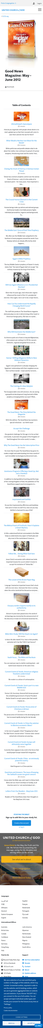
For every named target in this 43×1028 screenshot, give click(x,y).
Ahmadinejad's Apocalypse (21, 124)
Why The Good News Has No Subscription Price (21, 445)
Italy (2, 950)
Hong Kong (5, 947)
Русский (25, 914)
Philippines (26, 944)
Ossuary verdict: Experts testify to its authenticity (21, 606)
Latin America (27, 927)
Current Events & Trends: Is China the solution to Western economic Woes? (21, 724)
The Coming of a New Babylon (21, 386)
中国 (2, 904)
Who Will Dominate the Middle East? (21, 332)
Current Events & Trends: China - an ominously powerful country (21, 759)
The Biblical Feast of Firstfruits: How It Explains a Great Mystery (21, 526)
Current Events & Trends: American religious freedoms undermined (21, 672)
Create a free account (21, 823)
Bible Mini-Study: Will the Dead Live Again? (21, 634)
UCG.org (6, 16)
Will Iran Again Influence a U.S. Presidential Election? (21, 286)
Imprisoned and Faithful (21, 499)
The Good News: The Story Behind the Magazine (21, 413)
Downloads (10, 87)
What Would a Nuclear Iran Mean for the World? (21, 141)
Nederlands (26, 908)
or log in (21, 827)
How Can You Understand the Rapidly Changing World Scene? (21, 304)
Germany (4, 944)
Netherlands (26, 934)
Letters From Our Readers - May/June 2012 (21, 791)
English (3, 918)
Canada (3, 934)
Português (25, 911)
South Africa (26, 947)
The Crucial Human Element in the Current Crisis (22, 200)
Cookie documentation (10, 1010)
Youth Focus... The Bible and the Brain (21, 657)
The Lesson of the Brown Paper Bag (21, 579)
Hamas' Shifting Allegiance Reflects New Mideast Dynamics (21, 359)
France (3, 940)
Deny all (11, 1023)
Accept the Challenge (21, 428)
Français (25, 904)
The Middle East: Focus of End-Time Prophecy (21, 230)
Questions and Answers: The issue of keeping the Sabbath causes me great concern (21, 773)
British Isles (5, 930)
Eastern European (7, 914)
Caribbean (4, 937)
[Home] (13, 10)
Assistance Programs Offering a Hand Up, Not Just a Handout (21, 472)
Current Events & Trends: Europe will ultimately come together (21, 743)
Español (24, 901)
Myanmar (25, 930)
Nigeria (24, 940)
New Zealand (26, 937)
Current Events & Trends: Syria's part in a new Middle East (22, 686)
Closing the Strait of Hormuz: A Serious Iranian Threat (21, 170)
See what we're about (21, 859)
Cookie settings (21, 1017)
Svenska (25, 918)
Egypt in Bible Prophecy (21, 258)
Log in (39, 3)
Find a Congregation (8, 3)
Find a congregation (21, 868)
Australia (4, 927)
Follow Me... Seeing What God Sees (21, 553)
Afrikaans (4, 908)
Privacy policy (8, 1008)
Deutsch (4, 911)
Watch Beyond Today (21, 877)
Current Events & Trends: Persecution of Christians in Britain (21, 708)
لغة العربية (4, 901)
